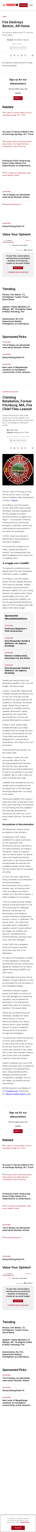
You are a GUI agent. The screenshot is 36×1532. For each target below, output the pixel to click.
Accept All (18, 1528)
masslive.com (12, 1091)
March (15, 500)
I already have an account (18, 272)
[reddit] (22, 55)
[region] (18, 246)
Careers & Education (10, 392)
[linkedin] (14, 55)
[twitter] (18, 55)
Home (4, 16)
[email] (25, 55)
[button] (3, 5)
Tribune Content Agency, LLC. (18, 1094)
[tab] (8, 240)
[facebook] (11, 55)
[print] (33, 55)
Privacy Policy (24, 1522)
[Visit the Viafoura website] (28, 250)
